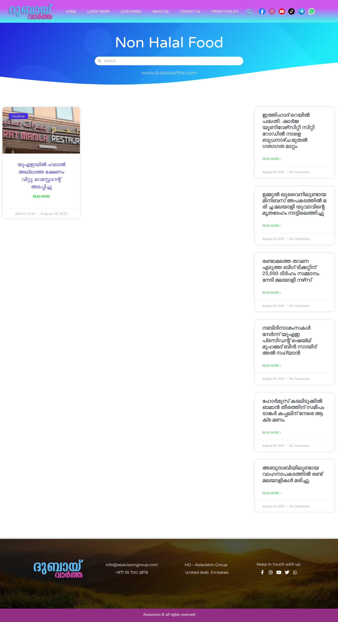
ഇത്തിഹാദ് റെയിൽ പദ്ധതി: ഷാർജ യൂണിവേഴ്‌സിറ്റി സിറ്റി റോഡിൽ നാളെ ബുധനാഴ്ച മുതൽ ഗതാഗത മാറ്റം (288, 130)
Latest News (98, 11)
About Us (160, 11)
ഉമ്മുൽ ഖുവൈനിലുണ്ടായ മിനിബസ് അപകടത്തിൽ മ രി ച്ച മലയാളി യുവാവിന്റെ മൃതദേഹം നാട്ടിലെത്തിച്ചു (294, 203)
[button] (249, 11)
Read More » (271, 159)
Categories (131, 11)
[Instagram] (270, 572)
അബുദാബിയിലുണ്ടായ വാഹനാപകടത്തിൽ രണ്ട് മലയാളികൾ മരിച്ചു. (292, 474)
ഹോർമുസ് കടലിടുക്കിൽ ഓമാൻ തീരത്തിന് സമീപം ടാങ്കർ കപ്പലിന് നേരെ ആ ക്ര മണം (293, 410)
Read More (41, 196)
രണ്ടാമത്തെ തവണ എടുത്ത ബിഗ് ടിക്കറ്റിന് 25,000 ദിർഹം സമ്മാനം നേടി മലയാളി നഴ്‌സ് (290, 270)
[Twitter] (287, 572)
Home (71, 11)
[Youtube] (279, 572)
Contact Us (190, 11)
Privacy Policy (225, 11)
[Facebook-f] (262, 572)
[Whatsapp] (295, 572)
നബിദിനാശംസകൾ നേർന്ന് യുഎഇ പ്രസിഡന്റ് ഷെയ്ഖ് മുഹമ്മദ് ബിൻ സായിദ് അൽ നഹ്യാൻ (289, 340)
